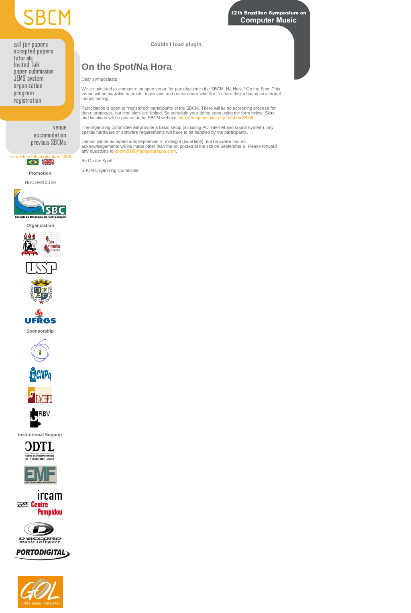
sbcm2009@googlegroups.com (145, 151)
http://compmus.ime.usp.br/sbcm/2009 (216, 117)
